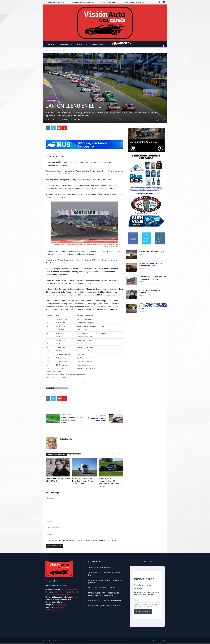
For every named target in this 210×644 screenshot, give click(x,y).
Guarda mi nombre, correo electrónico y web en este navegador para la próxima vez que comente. (82, 540)
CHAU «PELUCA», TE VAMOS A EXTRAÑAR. (149, 291)
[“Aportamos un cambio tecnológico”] (131, 254)
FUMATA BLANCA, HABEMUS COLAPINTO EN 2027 (104, 606)
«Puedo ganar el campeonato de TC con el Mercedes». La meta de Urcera (110, 482)
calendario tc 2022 (61, 387)
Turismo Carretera (65, 44)
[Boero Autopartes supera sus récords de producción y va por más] (131, 281)
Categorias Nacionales (55, 2)
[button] (163, 45)
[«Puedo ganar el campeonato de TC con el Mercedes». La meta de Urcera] (111, 467)
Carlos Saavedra (54, 120)
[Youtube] (163, 2)
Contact (162, 641)
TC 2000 (79, 44)
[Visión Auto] (105, 22)
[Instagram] (155, 2)
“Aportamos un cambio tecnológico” (151, 252)
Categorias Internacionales (83, 2)
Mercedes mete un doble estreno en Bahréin (97, 419)
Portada (51, 44)
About (154, 641)
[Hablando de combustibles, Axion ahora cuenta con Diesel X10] (53, 418)
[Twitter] (159, 2)
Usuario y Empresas (99, 44)
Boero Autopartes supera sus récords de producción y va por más (152, 278)
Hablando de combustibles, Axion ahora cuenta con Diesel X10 (71, 420)
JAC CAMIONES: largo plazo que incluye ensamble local (150, 264)
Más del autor (74, 454)
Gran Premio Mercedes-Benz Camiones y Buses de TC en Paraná (84, 481)
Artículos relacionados (56, 454)
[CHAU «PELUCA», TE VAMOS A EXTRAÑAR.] (58, 467)
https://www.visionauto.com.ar (56, 585)
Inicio (46, 50)
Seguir (159, 233)
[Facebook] (151, 2)
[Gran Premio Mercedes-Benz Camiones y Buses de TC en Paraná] (84, 467)
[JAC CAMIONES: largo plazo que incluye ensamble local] (131, 267)
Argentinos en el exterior (134, 2)
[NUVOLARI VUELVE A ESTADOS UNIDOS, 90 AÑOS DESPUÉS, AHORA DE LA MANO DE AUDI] (131, 308)
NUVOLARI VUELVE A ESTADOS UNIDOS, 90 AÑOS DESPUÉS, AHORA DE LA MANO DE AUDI (152, 306)
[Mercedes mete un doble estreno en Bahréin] (116, 418)
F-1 (87, 44)
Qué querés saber (109, 2)
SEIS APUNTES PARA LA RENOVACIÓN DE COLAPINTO (105, 601)
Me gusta (133, 233)
